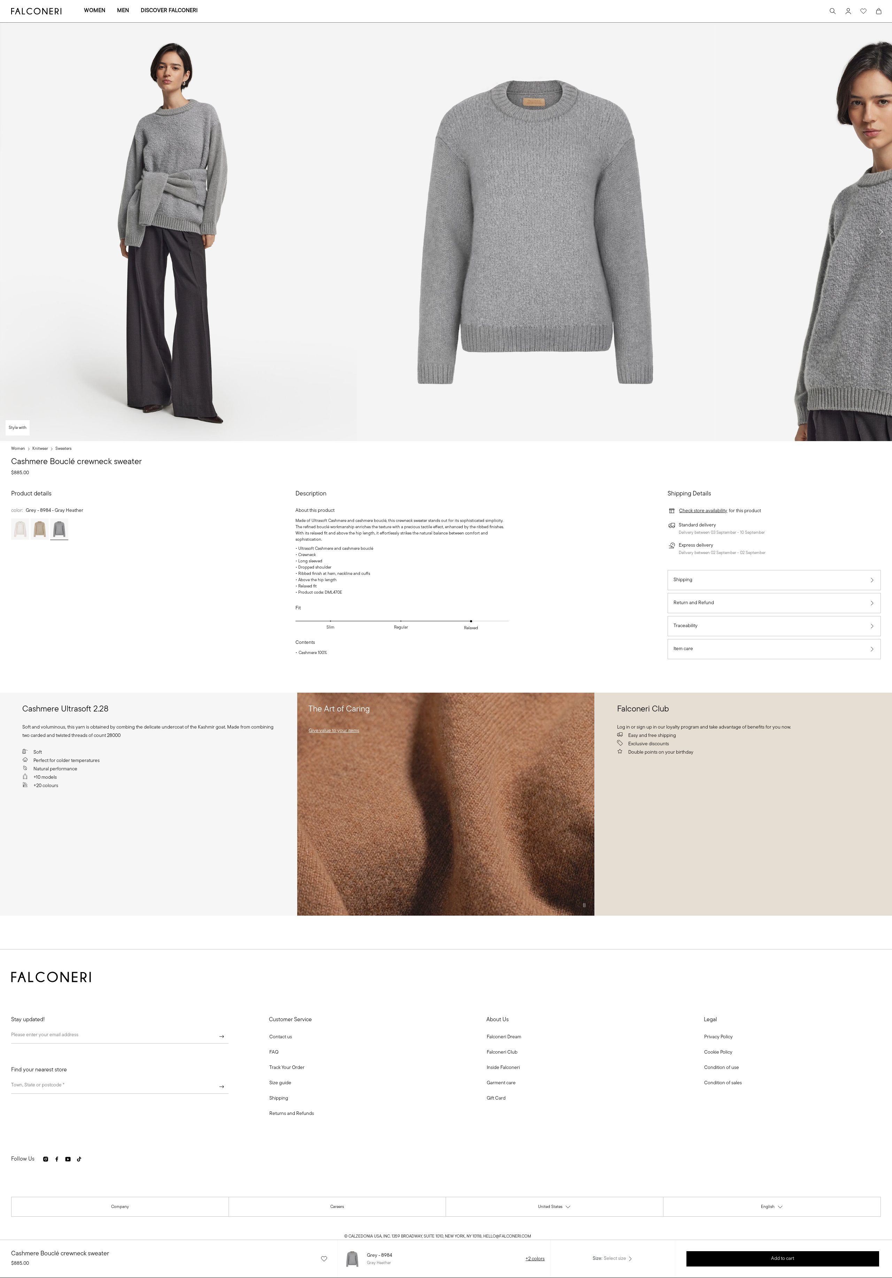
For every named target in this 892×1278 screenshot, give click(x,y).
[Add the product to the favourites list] (324, 1259)
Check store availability (703, 511)
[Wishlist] (863, 11)
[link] (334, 731)
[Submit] (221, 1036)
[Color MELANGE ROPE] (40, 529)
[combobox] (120, 1087)
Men (123, 11)
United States (554, 1208)
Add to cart (782, 1258)
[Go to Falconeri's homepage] (36, 11)
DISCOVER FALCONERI (169, 11)
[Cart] (878, 11)
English (772, 1208)
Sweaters (63, 449)
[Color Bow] (20, 529)
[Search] (832, 11)
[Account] (848, 11)
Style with (17, 428)
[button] (881, 232)
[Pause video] (584, 905)
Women (94, 11)
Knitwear (40, 449)
